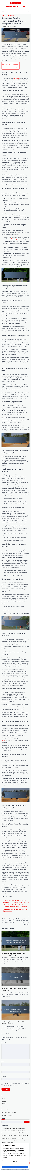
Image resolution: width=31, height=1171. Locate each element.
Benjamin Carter (6, 26)
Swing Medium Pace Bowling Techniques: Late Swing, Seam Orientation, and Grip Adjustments (15, 905)
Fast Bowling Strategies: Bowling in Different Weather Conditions (14, 1022)
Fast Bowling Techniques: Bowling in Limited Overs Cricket (14, 989)
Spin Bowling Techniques (7, 1115)
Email (3, 1069)
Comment (4, 1042)
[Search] (28, 12)
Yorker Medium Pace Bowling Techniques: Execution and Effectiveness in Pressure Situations (16, 901)
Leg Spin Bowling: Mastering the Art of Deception (12, 1138)
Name (3, 1062)
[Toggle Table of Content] (16, 67)
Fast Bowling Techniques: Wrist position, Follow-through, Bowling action (13, 954)
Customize (15, 1161)
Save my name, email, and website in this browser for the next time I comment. (16, 1084)
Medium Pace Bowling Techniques (9, 1112)
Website (4, 1076)
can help (4, 740)
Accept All (15, 1167)
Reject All (15, 1164)
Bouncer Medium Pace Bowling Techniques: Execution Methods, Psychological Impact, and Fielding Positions (13, 1129)
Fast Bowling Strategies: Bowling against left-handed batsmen (15, 1135)
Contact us (4, 1103)
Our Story (4, 1101)
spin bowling (16, 78)
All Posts (3, 1099)
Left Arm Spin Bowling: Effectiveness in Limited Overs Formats (15, 1133)
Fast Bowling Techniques (8, 15)
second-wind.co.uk (15, 6)
